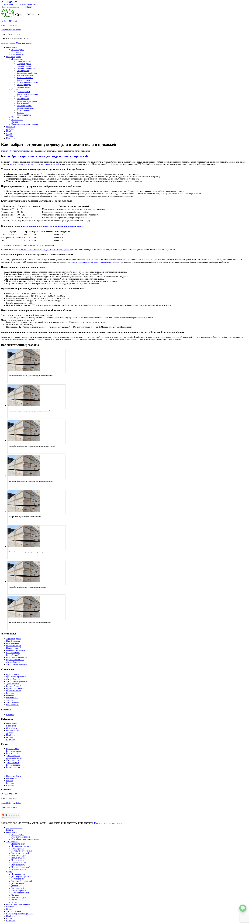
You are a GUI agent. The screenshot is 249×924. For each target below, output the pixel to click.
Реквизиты (16, 52)
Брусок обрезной (24, 105)
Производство (17, 50)
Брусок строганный (25, 75)
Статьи (9, 133)
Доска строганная (14, 758)
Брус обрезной (23, 71)
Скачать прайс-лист (9, 4)
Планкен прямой (24, 66)
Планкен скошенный (26, 68)
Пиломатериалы (13, 57)
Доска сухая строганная (27, 94)
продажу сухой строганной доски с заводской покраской (94, 262)
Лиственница (17, 59)
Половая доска (23, 87)
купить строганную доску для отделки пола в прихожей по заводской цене (101, 339)
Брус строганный (14, 751)
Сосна (9, 872)
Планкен (10, 695)
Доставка (10, 129)
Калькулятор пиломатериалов (24, 124)
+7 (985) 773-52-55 (9, 794)
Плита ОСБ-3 (17, 119)
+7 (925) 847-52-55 (9, 21)
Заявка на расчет (8, 43)
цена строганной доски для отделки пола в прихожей (53, 226)
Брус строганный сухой (27, 73)
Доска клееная (23, 96)
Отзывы (9, 136)
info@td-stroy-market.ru (11, 30)
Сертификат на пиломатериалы (25, 839)
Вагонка (20, 112)
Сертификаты (17, 54)
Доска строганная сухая (27, 82)
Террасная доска (24, 61)
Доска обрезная (23, 80)
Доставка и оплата (14, 911)
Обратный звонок (24, 43)
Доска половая (23, 110)
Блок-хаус (10, 785)
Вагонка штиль (13, 653)
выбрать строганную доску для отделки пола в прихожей (47, 156)
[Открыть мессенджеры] (242, 908)
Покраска (10, 126)
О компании (11, 47)
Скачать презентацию (28, 4)
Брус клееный (23, 103)
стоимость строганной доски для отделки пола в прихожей (45, 249)
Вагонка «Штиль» (25, 77)
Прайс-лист (11, 735)
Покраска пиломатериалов (18, 904)
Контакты (10, 138)
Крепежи (15, 117)
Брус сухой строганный (27, 101)
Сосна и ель (16, 89)
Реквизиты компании (20, 837)
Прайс (9, 131)
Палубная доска (24, 64)
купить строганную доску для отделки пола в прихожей (35, 164)
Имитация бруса (24, 84)
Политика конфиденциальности (108, 823)
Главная (9, 830)
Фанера (14, 122)
